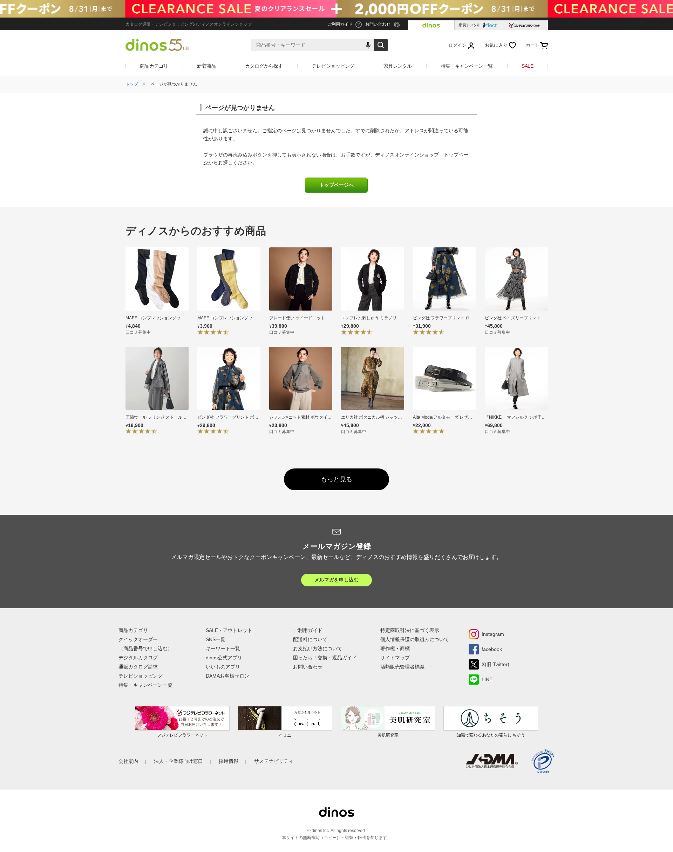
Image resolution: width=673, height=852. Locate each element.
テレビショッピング (333, 66)
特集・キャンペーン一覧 (467, 66)
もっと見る (336, 479)
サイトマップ (395, 657)
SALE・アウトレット (229, 630)
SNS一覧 (215, 639)
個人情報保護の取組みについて (414, 639)
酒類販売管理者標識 (402, 667)
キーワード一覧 (223, 648)
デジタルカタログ (138, 657)
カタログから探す (264, 66)
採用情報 (228, 761)
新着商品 (206, 66)
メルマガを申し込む (336, 580)
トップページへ (336, 185)
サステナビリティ (273, 761)
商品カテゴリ (154, 66)
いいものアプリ (223, 667)
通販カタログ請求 (138, 667)
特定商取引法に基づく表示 (409, 630)
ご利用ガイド (307, 630)
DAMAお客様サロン (227, 676)
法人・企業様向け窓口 (178, 761)
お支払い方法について (317, 648)
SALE (527, 66)
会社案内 (128, 761)
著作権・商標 (395, 648)
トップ (131, 84)
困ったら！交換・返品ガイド (325, 657)
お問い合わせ (307, 667)
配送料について (310, 639)
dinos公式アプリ (224, 657)
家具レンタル (397, 66)
